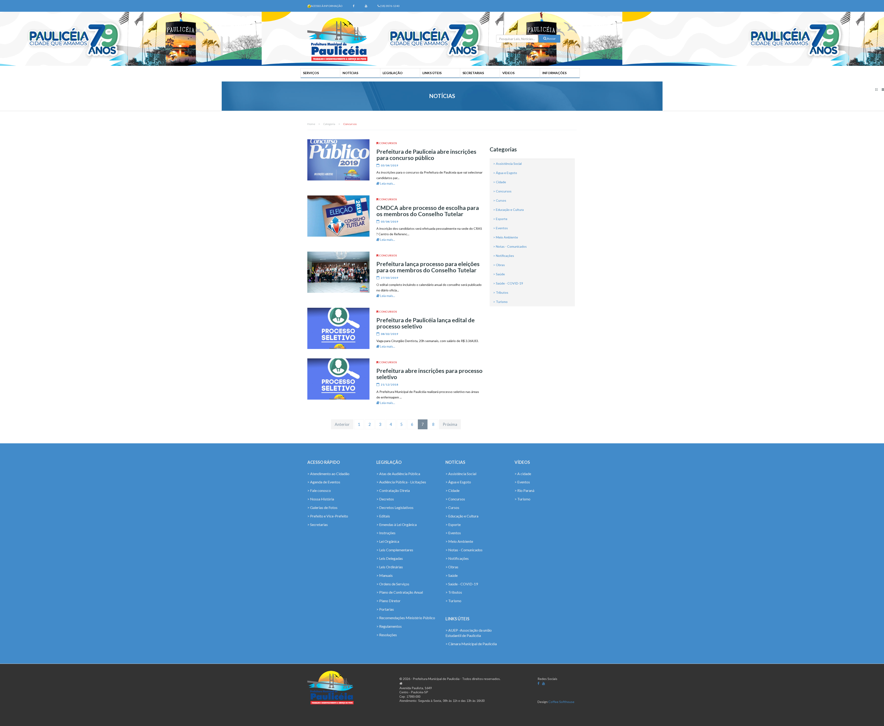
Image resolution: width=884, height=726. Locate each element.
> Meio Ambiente (505, 237)
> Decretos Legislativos (394, 507)
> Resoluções (386, 635)
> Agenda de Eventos (323, 482)
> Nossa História (320, 499)
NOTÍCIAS (350, 73)
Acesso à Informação (327, 6)
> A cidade (523, 473)
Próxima (450, 424)
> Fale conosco (319, 490)
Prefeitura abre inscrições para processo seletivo (429, 373)
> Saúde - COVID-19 (508, 283)
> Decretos (385, 499)
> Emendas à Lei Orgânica (396, 524)
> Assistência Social (507, 164)
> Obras (499, 265)
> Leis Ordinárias (389, 567)
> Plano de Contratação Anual (399, 592)
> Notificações (503, 256)
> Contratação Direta (393, 490)
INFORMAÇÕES (554, 73)
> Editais (383, 516)
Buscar (551, 38)
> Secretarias (317, 524)
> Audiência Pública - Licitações (401, 482)
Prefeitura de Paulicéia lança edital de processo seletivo (425, 323)
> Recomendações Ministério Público (405, 618)
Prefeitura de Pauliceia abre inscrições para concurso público (426, 154)
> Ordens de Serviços (392, 584)
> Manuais (384, 575)
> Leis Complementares (394, 550)
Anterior (342, 424)
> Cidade (499, 182)
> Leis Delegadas (389, 558)
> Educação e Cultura (508, 210)
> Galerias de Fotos (322, 507)
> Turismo (500, 302)
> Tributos (500, 292)
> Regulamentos (389, 626)
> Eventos (500, 228)
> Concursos (502, 191)
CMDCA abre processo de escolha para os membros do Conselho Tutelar (427, 210)
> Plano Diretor (388, 600)
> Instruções (385, 533)
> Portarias (385, 609)
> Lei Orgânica (387, 541)
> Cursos (499, 200)
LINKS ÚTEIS (432, 73)
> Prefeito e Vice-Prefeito (327, 516)
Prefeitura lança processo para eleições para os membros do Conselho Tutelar (428, 266)
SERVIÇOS (311, 73)
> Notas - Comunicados (510, 246)
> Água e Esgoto (505, 173)
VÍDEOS (508, 73)
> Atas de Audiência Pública (398, 473)
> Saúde (499, 274)
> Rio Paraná (524, 490)
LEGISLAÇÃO (393, 73)
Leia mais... (387, 183)
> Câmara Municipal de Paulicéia (471, 644)
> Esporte (500, 219)
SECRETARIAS (473, 73)
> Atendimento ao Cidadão (328, 473)
